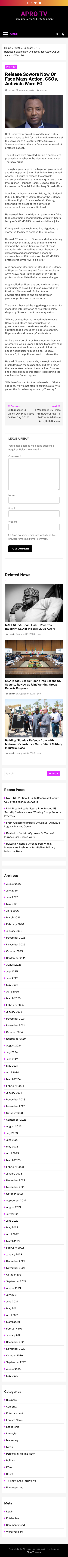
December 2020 (15, 1342)
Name (11, 495)
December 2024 (15, 1018)
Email (11, 508)
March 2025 (13, 998)
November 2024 (15, 1025)
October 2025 (14, 951)
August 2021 (13, 1288)
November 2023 (15, 1106)
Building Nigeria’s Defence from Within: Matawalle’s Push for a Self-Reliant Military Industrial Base (33, 744)
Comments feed (15, 1525)
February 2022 (15, 1247)
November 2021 (15, 1267)
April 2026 (12, 910)
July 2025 (12, 971)
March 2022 (13, 1241)
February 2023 (15, 1166)
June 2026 (12, 897)
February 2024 (15, 1085)
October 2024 (14, 1032)
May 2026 (12, 904)
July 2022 (12, 1214)
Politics (11, 67)
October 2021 (14, 1274)
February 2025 (15, 1005)
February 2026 (15, 924)
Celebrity (11, 1406)
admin (11, 90)
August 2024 (14, 1045)
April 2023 (12, 1153)
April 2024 (12, 1072)
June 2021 (12, 1301)
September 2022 (16, 1200)
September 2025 (16, 958)
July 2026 (12, 890)
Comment (14, 456)
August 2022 (14, 1207)
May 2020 (12, 1375)
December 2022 (15, 1180)
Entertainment (14, 1413)
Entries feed (13, 1518)
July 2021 (11, 1294)
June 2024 (12, 1059)
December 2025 (15, 937)
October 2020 (14, 1355)
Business (11, 1399)
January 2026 (14, 930)
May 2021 (12, 1308)
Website (13, 522)
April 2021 (12, 1315)
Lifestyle (11, 1433)
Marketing (12, 1440)
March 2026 (13, 917)
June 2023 (12, 1139)
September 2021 (16, 1281)
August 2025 (14, 964)
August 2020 (14, 1368)
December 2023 (15, 1099)
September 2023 (16, 1119)
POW (9, 1467)
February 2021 (14, 1328)
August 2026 (14, 883)
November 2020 (15, 1348)
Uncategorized (14, 1487)
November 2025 (15, 944)
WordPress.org (14, 1531)
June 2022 (12, 1220)
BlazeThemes (34, 1552)
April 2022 (12, 1234)
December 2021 (15, 1261)
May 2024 (12, 1065)
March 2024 (13, 1079)
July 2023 (12, 1133)
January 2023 (14, 1173)
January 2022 (14, 1254)
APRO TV (34, 14)
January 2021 (14, 1335)
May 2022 (12, 1227)
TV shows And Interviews (21, 1480)
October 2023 (14, 1112)
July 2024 (12, 1052)
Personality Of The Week (20, 1453)
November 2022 (15, 1187)
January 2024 (14, 1092)
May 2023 (12, 1146)
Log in (9, 1511)
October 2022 (14, 1193)
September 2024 (16, 1038)
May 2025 (12, 984)
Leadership (12, 1426)
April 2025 (12, 991)
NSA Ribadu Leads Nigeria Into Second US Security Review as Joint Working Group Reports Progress (33, 684)
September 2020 (16, 1362)
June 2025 (12, 978)
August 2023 (14, 1126)
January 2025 (14, 1011)
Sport (9, 1474)
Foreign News (14, 1420)
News (9, 1447)
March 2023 (13, 1160)
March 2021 (13, 1321)
